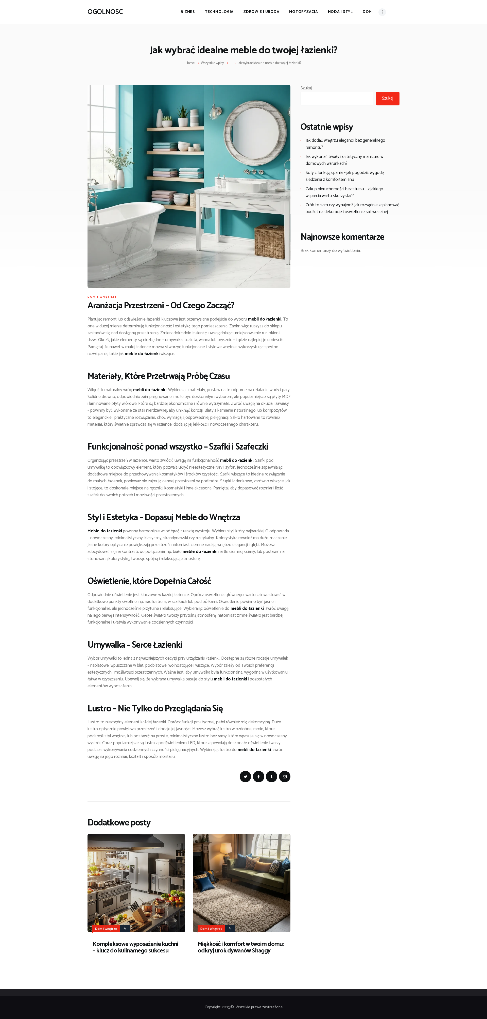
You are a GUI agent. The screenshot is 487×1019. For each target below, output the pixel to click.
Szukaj (306, 88)
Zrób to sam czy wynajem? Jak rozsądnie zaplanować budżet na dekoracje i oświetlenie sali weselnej (352, 208)
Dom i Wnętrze (102, 296)
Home (190, 63)
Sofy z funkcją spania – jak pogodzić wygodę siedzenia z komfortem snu (345, 176)
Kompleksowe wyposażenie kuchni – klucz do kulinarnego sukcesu (135, 947)
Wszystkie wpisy (212, 63)
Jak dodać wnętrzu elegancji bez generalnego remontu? (345, 144)
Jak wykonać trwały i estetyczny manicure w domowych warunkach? (344, 160)
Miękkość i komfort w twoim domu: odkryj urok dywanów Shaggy (241, 947)
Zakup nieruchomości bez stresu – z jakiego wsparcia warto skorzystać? (344, 192)
